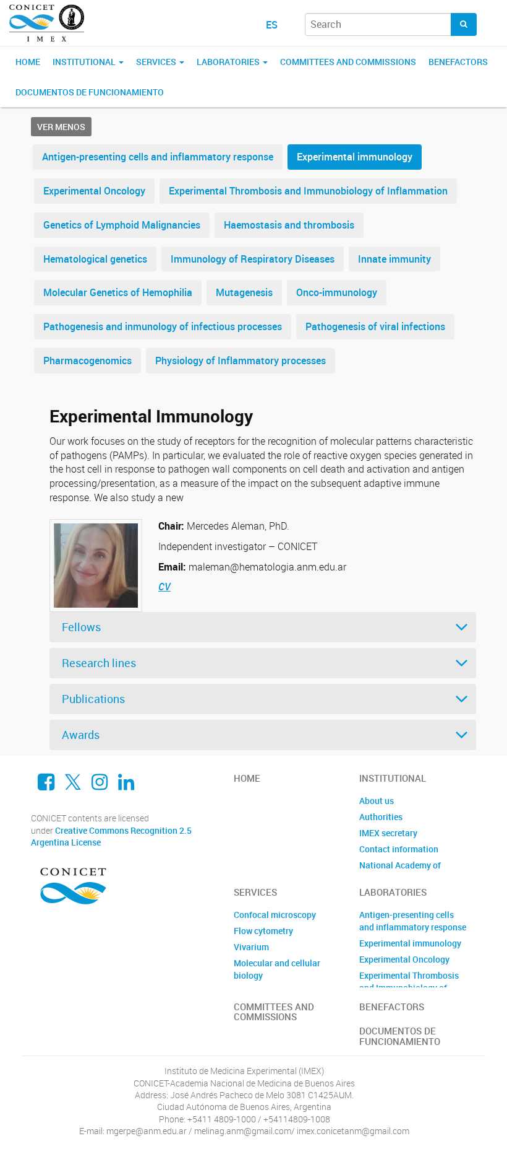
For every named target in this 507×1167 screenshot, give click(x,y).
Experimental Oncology (94, 191)
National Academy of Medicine (400, 871)
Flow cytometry (263, 931)
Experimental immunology (354, 157)
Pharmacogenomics (87, 360)
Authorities (381, 817)
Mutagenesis (244, 292)
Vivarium (251, 947)
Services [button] (157, 62)
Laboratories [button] (229, 62)
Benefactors (458, 62)
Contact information (398, 849)
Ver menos (61, 127)
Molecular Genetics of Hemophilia (117, 292)
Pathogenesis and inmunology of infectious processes (162, 326)
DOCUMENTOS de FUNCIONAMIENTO (89, 92)
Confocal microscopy (275, 914)
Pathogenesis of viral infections (375, 326)
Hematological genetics (95, 259)
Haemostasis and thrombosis (289, 225)
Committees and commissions (348, 62)
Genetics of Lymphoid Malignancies (121, 225)
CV (164, 586)
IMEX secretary (388, 833)
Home (27, 62)
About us (376, 800)
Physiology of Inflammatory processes (240, 360)
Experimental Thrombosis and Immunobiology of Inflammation (308, 191)
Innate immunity (394, 259)
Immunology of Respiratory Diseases (252, 259)
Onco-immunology (336, 292)
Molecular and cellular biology (277, 969)
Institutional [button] (85, 62)
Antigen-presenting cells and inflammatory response (157, 157)
